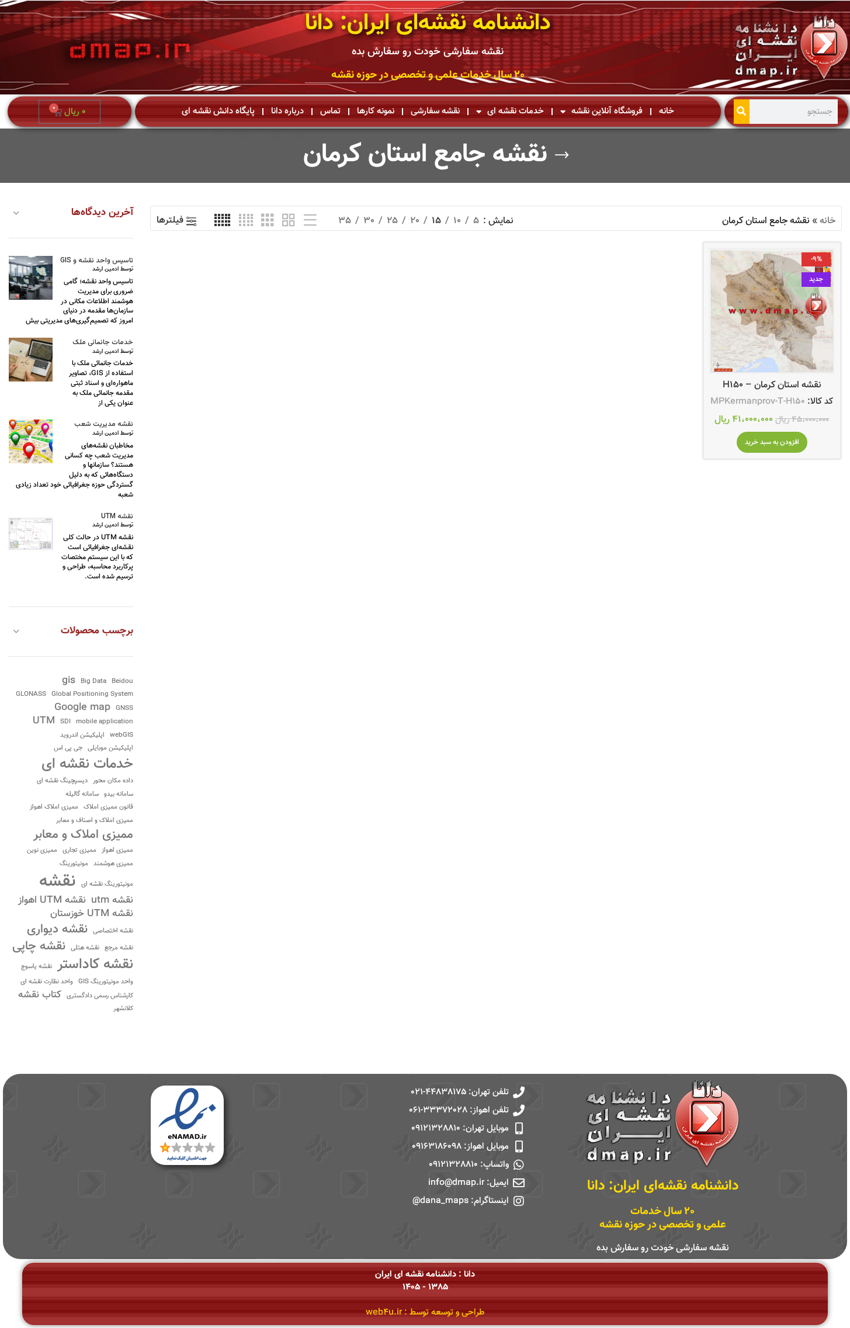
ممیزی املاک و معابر (83, 835)
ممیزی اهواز (117, 851)
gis (68, 681)
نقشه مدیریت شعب (103, 424)
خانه (666, 111)
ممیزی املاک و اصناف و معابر (94, 821)
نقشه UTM (117, 517)
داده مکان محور (113, 781)
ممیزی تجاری (79, 851)
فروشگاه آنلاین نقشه (607, 111)
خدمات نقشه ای (515, 111)
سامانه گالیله (82, 794)
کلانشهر (123, 1009)
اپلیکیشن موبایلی (110, 748)
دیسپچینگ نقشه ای (62, 781)
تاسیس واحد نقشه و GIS (96, 261)
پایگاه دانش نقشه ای (218, 111)
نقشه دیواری (57, 929)
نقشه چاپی (38, 946)
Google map (82, 708)
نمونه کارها (375, 111)
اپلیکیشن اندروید (82, 735)
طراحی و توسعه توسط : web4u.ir (425, 1312)
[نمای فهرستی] (310, 221)
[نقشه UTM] (31, 534)
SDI (65, 722)
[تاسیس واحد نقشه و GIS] (31, 278)
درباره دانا (287, 111)
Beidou (122, 682)
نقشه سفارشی (435, 111)
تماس (330, 111)
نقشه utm (112, 900)
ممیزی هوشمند (113, 864)
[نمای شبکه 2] (288, 221)
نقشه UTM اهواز (52, 900)
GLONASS (31, 695)
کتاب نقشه (39, 995)
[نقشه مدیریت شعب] (31, 441)
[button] (772, 442)
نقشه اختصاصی (113, 931)
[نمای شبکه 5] (222, 221)
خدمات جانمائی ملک (102, 343)
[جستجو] (742, 111)
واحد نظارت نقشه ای (46, 982)
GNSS (124, 709)
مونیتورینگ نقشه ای (107, 884)
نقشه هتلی (85, 948)
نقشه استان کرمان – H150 (772, 385)
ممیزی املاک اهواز (54, 807)
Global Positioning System (92, 695)
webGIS (121, 735)
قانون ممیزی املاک (108, 807)
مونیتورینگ (74, 864)
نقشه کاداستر (95, 965)
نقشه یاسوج (36, 967)
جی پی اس (68, 748)
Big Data (93, 682)
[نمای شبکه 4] (246, 221)
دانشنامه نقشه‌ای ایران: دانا (428, 23)
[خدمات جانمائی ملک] (31, 360)
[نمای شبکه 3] (267, 221)
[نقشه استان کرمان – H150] (772, 311)
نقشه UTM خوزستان (91, 914)
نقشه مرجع (119, 948)
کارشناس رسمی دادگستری (100, 996)
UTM (44, 721)
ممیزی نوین (42, 851)
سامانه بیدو (118, 794)
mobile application (104, 722)
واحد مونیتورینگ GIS (105, 982)
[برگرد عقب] (562, 155)
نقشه (57, 882)
